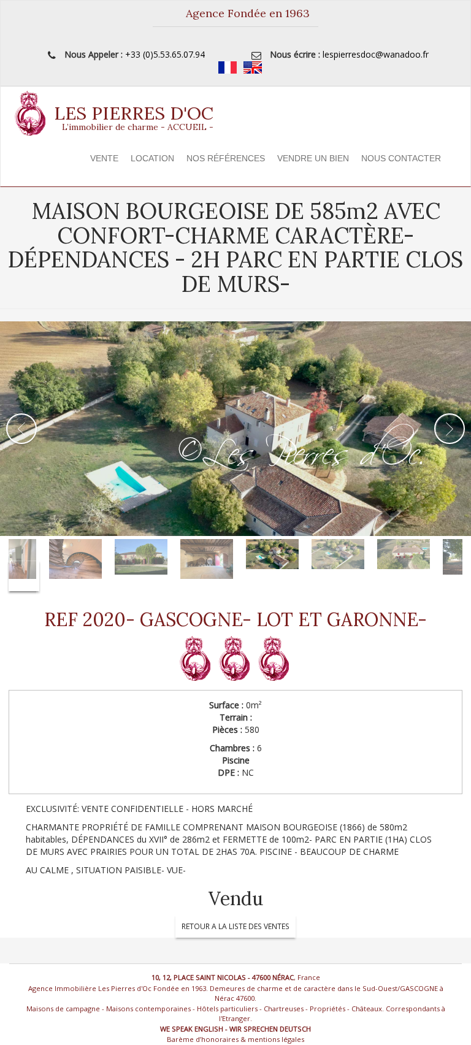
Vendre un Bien (313, 158)
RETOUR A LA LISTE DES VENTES (235, 926)
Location (152, 158)
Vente (104, 158)
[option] (235, 428)
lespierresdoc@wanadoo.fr (376, 54)
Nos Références (225, 158)
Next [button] (449, 428)
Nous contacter (401, 158)
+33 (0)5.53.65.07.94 (165, 54)
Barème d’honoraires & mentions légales (235, 1039)
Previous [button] (21, 428)
